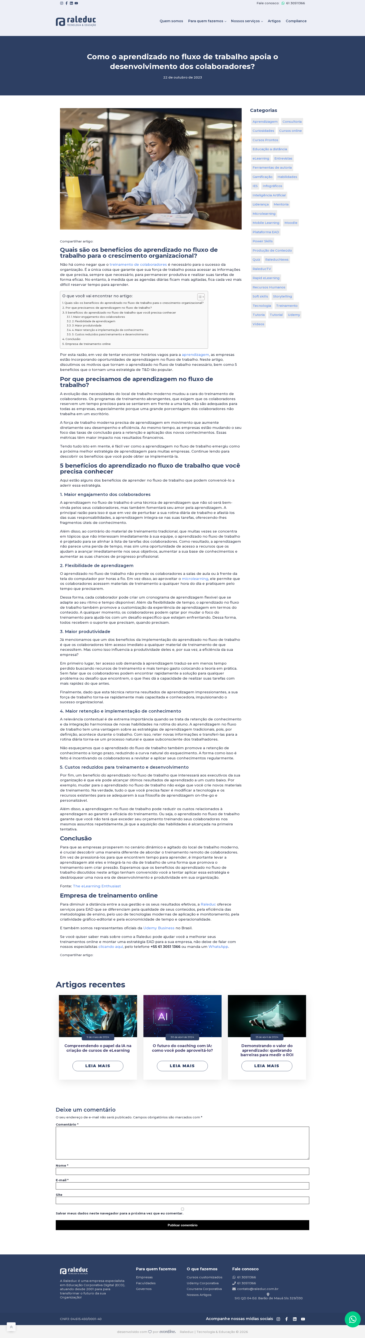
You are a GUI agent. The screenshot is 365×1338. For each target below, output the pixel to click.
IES (255, 186)
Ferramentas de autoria (272, 167)
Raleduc (208, 904)
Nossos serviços (245, 21)
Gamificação (262, 177)
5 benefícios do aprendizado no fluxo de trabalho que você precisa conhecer (120, 312)
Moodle (291, 223)
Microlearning (264, 214)
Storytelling (282, 296)
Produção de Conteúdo (272, 250)
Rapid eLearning (266, 278)
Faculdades (146, 1283)
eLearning (261, 158)
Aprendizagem (265, 122)
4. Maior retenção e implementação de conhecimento (107, 330)
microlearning (195, 579)
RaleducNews (277, 259)
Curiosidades (263, 131)
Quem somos (171, 21)
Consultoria (292, 122)
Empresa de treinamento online (88, 344)
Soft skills (260, 296)
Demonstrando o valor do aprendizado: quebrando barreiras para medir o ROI (267, 1050)
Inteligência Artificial (269, 195)
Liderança (261, 204)
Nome (62, 1165)
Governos (144, 1289)
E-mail (62, 1180)
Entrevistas (283, 158)
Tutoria (259, 315)
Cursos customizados (204, 1277)
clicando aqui (110, 946)
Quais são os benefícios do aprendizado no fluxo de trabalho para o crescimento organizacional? (134, 302)
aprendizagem (195, 354)
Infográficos (272, 186)
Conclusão (72, 339)
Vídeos (258, 324)
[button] (353, 1319)
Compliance (296, 21)
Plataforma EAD (266, 232)
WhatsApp (218, 946)
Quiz (256, 259)
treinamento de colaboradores (138, 264)
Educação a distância (270, 149)
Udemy (294, 315)
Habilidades (287, 177)
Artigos (274, 21)
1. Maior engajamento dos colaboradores (98, 316)
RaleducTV (262, 269)
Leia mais (97, 1066)
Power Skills (263, 241)
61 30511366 (295, 3)
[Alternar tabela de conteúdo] (199, 296)
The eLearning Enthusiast (97, 886)
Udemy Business (158, 928)
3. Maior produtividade (86, 325)
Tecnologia (262, 306)
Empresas (144, 1277)
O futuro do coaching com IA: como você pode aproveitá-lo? (182, 1048)
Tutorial (276, 315)
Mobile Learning (266, 223)
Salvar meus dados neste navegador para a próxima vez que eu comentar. (119, 1213)
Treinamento (287, 306)
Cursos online (290, 131)
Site (59, 1195)
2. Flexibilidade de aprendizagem (93, 321)
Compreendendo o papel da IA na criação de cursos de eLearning (97, 1048)
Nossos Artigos (199, 1295)
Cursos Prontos (265, 140)
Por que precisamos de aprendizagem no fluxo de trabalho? (108, 307)
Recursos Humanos (269, 287)
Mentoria (281, 204)
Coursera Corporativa (204, 1289)
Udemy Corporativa (203, 1283)
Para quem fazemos (205, 21)
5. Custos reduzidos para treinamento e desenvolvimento (110, 334)
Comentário (67, 1124)
